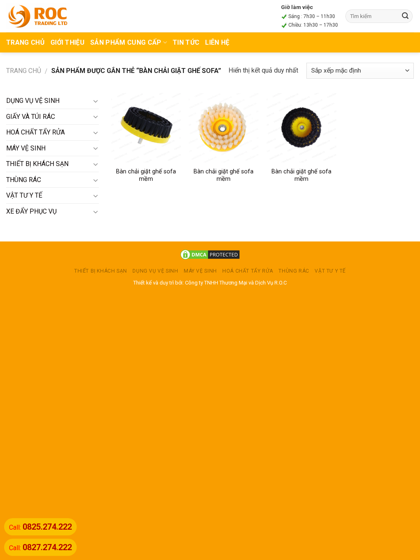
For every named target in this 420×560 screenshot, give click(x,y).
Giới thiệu (67, 42)
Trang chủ (23, 71)
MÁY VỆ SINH (26, 148)
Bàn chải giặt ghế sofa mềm (146, 175)
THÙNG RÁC (23, 180)
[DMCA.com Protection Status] (210, 254)
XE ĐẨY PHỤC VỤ (31, 211)
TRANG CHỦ (25, 42)
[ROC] (38, 16)
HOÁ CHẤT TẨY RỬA (35, 132)
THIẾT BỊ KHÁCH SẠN (37, 164)
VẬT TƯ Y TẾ (24, 195)
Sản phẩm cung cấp (125, 42)
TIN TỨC (186, 42)
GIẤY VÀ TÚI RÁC (30, 117)
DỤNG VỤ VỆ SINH (32, 101)
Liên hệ (217, 42)
